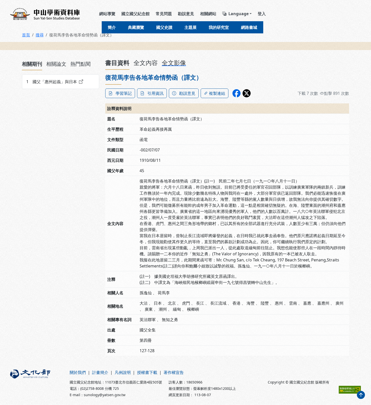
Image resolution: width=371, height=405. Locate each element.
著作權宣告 (174, 372)
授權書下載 (147, 372)
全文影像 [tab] (174, 62)
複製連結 (217, 93)
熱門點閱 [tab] (80, 63)
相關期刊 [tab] (32, 63)
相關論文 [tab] (56, 63)
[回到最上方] (361, 395)
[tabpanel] (60, 81)
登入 (262, 13)
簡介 (112, 27)
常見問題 (164, 13)
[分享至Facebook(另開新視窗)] (236, 93)
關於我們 (78, 372)
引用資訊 (155, 93)
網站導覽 (107, 13)
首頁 (26, 35)
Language (238, 13)
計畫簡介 (100, 372)
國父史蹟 (164, 27)
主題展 (190, 27)
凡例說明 (123, 372)
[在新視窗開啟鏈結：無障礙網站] (350, 390)
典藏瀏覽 (136, 27)
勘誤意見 (186, 13)
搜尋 (40, 35)
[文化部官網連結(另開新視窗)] (37, 383)
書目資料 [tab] (117, 62)
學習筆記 (124, 93)
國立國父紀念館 (135, 13)
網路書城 (249, 27)
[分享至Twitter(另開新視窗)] (247, 93)
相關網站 (208, 13)
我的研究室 (219, 27)
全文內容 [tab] (146, 62)
